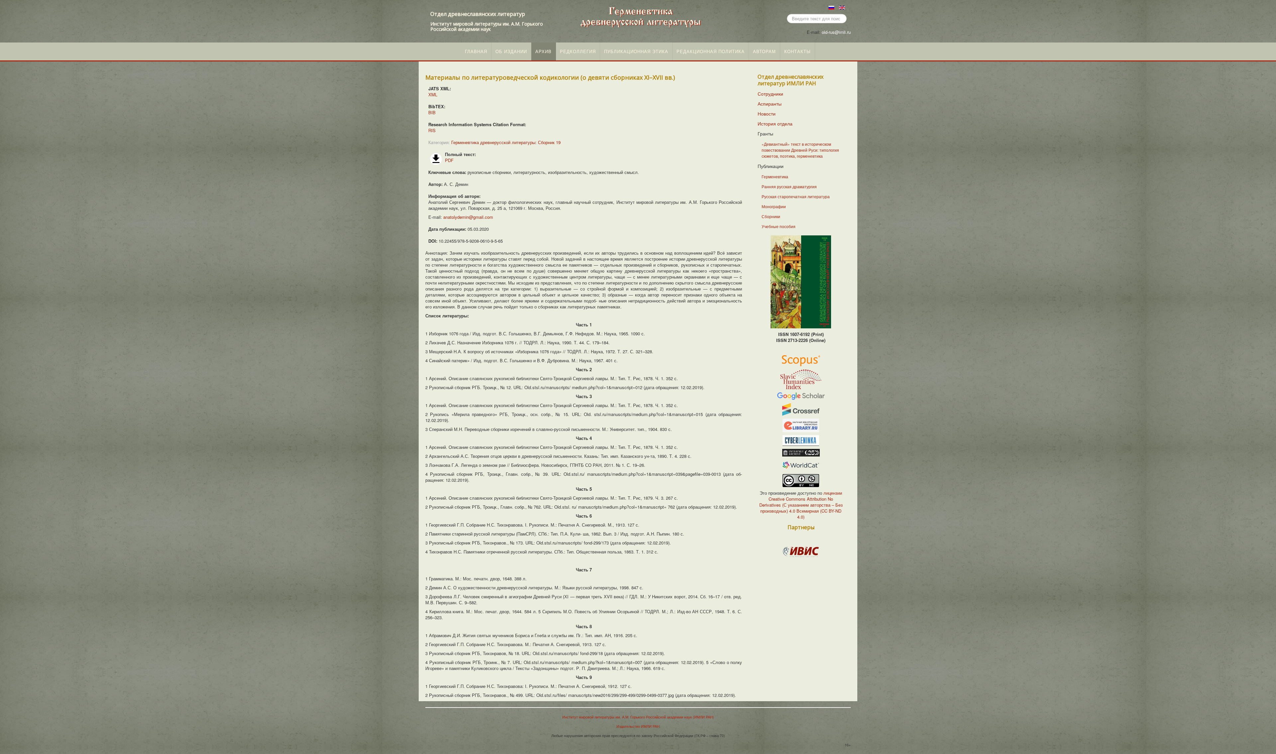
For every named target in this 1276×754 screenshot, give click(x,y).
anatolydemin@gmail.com (468, 217)
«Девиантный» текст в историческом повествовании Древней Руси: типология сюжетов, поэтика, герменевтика (800, 150)
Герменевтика (775, 176)
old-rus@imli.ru (836, 32)
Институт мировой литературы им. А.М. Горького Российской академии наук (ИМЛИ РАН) (638, 716)
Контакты (797, 51)
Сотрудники (770, 94)
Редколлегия (578, 51)
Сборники (771, 216)
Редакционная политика (711, 51)
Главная (476, 51)
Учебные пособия (779, 226)
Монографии (774, 206)
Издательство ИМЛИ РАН (638, 726)
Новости (767, 114)
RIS (432, 130)
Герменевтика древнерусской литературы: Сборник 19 (506, 142)
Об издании (511, 51)
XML (432, 94)
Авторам (764, 51)
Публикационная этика (636, 51)
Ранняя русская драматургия (789, 186)
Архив (543, 51)
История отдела (775, 123)
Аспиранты (770, 104)
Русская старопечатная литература (796, 196)
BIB (432, 112)
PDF (449, 160)
